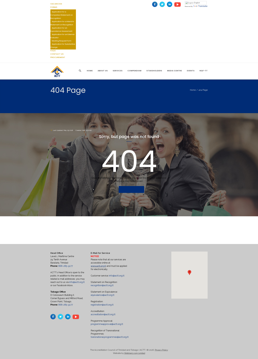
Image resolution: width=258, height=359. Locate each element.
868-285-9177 (65, 266)
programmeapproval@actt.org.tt (107, 324)
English (197, 3)
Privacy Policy (161, 350)
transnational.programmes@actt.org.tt (110, 337)
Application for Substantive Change (62, 46)
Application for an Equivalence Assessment (61, 29)
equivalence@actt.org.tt (102, 295)
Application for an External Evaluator (62, 36)
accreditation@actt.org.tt (103, 314)
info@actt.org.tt (77, 282)
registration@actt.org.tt (102, 304)
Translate (202, 6)
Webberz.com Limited (134, 353)
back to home (134, 189)
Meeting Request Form (61, 41)
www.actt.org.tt (98, 266)
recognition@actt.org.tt (102, 285)
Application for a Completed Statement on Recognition (61, 15)
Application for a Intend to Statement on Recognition (62, 23)
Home (193, 90)
